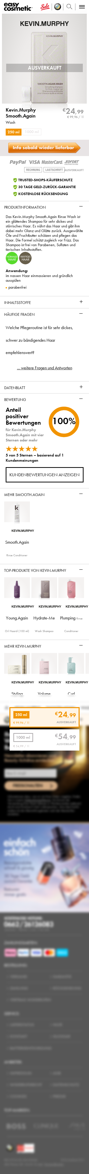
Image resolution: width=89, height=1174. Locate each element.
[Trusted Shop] (57, 7)
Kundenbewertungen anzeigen (44, 475)
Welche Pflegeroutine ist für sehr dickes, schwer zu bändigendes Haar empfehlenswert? (39, 340)
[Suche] (69, 7)
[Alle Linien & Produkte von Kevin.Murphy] (44, 23)
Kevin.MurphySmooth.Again (21, 113)
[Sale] (45, 7)
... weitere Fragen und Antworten (44, 368)
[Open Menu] (19, 7)
